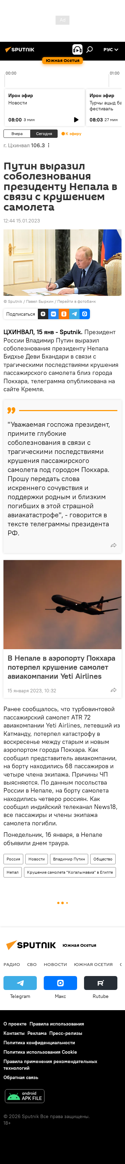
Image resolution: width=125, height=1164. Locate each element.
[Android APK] (24, 1097)
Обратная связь (20, 1077)
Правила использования (57, 1024)
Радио (11, 964)
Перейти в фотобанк (76, 301)
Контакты (14, 1033)
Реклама (37, 1033)
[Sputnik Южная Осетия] (20, 52)
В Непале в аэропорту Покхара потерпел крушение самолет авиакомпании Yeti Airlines (61, 667)
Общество (102, 859)
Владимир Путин (69, 859)
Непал (13, 872)
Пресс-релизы (65, 1033)
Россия (13, 859)
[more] (113, 545)
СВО (32, 964)
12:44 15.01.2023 (21, 221)
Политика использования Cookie (40, 1052)
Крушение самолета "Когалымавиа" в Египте (70, 872)
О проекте (15, 1024)
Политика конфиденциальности (39, 1042)
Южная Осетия (93, 964)
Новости (17, 103)
